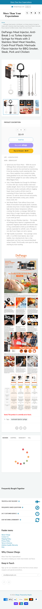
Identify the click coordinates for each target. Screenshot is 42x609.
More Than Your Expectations (21, 2)
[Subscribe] (38, 575)
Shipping (13, 438)
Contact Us (5, 537)
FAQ (29, 438)
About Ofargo (6, 535)
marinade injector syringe (19, 419)
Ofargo (17, 595)
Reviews (5, 438)
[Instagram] (9, 582)
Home (3, 22)
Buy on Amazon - (21, 151)
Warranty (22, 438)
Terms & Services (7, 543)
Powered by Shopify (26, 595)
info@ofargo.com (19, 7)
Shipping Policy (6, 539)
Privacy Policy (6, 541)
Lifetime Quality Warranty (10, 545)
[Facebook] (4, 582)
